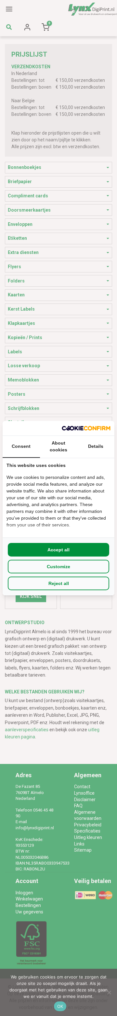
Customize (58, 566)
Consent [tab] (21, 446)
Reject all (58, 583)
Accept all (58, 549)
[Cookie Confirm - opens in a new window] (86, 428)
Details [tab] (95, 446)
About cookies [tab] (58, 446)
